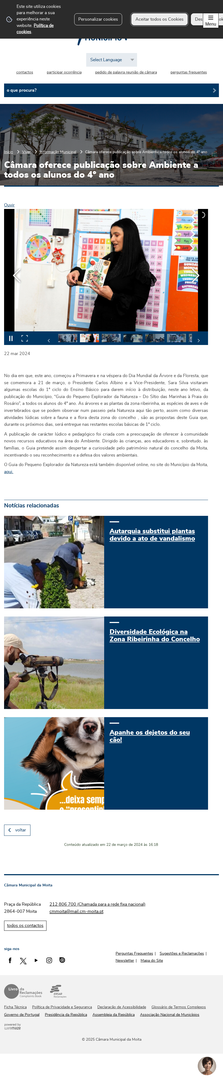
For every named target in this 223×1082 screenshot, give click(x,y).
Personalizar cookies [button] (98, 19)
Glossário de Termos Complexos (178, 1007)
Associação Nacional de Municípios (169, 1015)
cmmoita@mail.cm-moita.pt (76, 911)
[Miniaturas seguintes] (199, 341)
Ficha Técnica (15, 1007)
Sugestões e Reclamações (182, 953)
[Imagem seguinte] (195, 275)
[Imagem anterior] (17, 275)
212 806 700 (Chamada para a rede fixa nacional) (97, 904)
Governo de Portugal (21, 1015)
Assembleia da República (113, 1015)
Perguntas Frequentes (134, 953)
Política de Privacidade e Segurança (62, 1007)
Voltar (20, 830)
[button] (67, 338)
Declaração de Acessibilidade (121, 1007)
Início (8, 152)
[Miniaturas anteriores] (49, 341)
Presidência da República (66, 1015)
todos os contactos (25, 925)
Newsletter (125, 961)
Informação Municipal (58, 152)
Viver (26, 152)
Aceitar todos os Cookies (159, 19)
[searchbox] (111, 90)
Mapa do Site (152, 961)
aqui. (8, 472)
